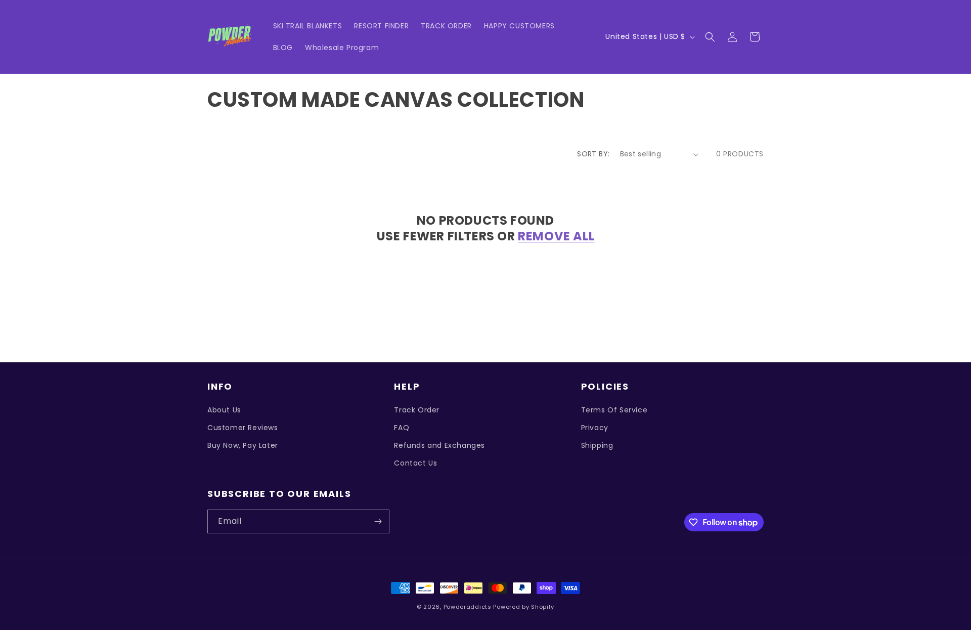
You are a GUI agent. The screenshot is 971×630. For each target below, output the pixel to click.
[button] (710, 37)
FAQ (401, 428)
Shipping (597, 445)
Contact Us (415, 463)
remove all (556, 236)
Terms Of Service (614, 410)
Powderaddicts (468, 607)
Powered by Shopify (523, 607)
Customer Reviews (242, 428)
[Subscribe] (378, 521)
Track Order (416, 410)
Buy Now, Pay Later (242, 445)
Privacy (594, 428)
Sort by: (593, 154)
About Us (224, 410)
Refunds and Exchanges (439, 445)
